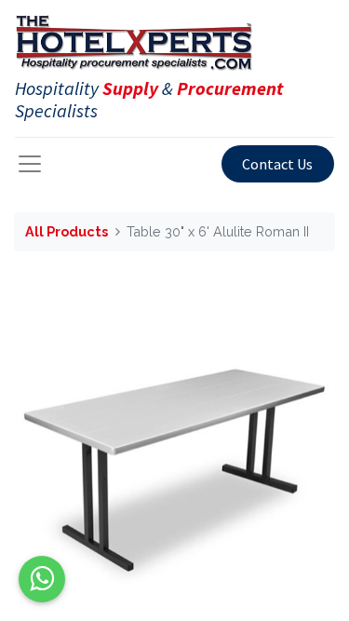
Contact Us (277, 164)
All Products (66, 231)
